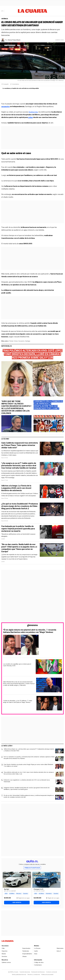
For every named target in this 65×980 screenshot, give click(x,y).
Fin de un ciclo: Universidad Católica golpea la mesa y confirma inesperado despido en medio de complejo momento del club (29, 796)
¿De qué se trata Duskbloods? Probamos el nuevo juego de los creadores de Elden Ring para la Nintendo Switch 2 (19, 506)
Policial (11, 341)
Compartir (6, 84)
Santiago (27, 341)
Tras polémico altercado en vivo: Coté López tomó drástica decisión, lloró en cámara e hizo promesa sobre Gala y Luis (29, 773)
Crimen (16, 341)
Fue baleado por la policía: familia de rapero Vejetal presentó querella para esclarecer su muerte (18, 528)
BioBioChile (33, 112)
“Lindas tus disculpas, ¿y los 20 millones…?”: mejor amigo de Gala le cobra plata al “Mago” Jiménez (17, 701)
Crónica (4, 19)
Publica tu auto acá (32, 868)
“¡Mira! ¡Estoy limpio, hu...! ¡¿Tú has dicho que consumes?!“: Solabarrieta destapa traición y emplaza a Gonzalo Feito (29, 750)
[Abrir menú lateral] (2, 11)
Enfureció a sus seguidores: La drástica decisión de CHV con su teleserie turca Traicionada (27, 781)
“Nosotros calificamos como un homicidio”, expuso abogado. (18, 535)
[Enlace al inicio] (32, 625)
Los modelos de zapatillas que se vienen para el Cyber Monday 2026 (17, 665)
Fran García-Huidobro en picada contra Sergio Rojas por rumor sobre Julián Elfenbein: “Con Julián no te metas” (28, 765)
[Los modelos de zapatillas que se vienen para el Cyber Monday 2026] (49, 667)
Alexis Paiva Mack (14, 40)
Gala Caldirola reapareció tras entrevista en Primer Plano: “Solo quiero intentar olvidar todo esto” (19, 445)
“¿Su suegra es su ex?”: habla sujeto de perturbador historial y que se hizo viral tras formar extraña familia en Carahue (18, 465)
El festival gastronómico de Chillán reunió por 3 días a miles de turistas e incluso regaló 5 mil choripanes (19, 494)
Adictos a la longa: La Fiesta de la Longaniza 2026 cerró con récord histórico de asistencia (16, 488)
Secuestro (21, 341)
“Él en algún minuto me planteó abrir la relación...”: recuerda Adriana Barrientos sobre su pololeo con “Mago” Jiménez (29, 631)
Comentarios (15, 84)
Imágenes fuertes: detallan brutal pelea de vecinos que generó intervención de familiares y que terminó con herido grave (27, 788)
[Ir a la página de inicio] (32, 11)
